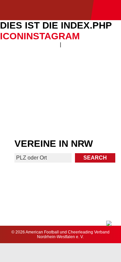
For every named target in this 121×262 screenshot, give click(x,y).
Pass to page (29, 70)
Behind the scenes (91, 116)
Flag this (29, 116)
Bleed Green (91, 92)
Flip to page (91, 67)
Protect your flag (29, 92)
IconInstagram (40, 36)
